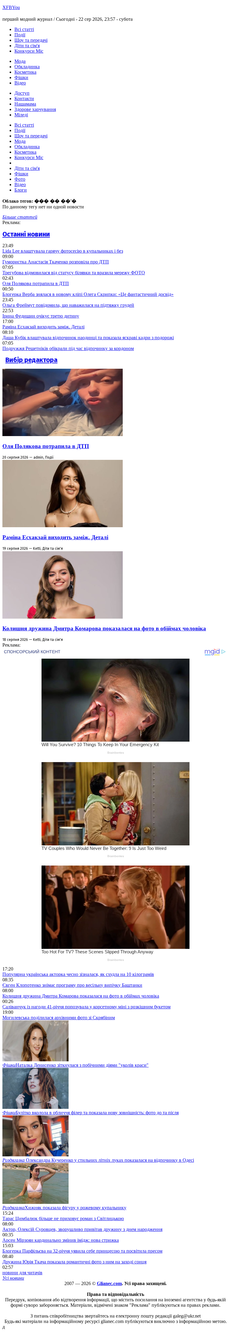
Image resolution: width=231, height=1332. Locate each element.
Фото (19, 179)
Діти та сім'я (27, 45)
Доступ (21, 93)
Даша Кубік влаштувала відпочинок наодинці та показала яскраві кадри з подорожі (88, 337)
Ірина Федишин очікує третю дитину (40, 315)
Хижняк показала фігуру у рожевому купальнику (64, 1207)
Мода (20, 61)
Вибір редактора (31, 360)
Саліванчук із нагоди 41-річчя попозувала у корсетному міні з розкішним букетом (86, 1006)
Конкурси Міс (28, 51)
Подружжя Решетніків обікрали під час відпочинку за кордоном (68, 348)
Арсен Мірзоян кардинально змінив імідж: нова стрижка (60, 1240)
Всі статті (24, 29)
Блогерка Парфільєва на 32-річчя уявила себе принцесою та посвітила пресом (82, 1251)
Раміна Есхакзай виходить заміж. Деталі (43, 326)
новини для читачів (22, 1272)
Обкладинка (27, 66)
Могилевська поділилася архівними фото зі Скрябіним (58, 1017)
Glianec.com (109, 1283)
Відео (20, 82)
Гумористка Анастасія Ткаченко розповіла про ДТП (55, 261)
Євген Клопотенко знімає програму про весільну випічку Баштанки (72, 985)
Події (19, 34)
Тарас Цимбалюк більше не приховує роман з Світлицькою (63, 1218)
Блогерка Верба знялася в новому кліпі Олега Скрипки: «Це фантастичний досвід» (88, 294)
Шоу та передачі (31, 40)
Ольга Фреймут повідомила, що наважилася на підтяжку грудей (68, 305)
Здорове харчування (35, 109)
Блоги (20, 189)
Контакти (24, 98)
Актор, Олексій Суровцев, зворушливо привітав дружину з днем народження (82, 1229)
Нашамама (25, 103)
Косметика (25, 72)
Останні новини (26, 234)
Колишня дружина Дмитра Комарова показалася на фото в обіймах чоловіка (104, 628)
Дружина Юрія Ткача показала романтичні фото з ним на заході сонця (74, 1261)
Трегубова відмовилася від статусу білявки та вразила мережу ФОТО (73, 272)
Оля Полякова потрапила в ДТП (35, 283)
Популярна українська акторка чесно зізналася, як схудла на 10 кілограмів (78, 974)
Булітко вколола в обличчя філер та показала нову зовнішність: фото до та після (90, 1112)
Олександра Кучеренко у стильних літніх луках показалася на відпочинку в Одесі (98, 1160)
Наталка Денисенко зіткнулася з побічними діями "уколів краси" (75, 1065)
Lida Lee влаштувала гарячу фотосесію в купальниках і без (62, 251)
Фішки (21, 77)
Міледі (21, 114)
